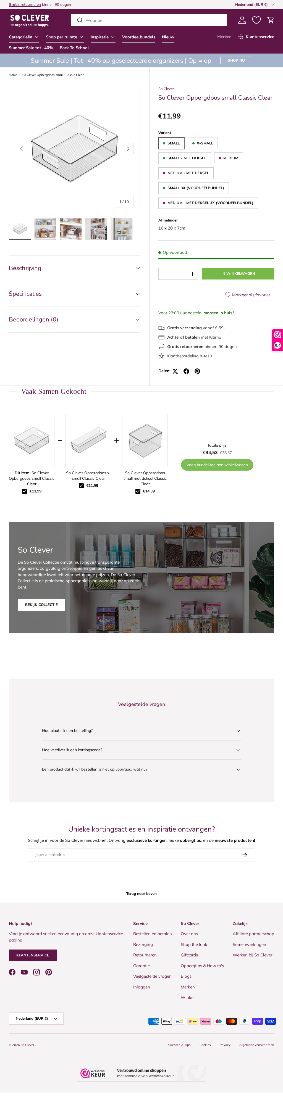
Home (13, 75)
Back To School (74, 48)
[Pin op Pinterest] (197, 371)
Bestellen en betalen (152, 933)
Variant (164, 132)
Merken (224, 36)
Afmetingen (168, 220)
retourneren (25, 4)
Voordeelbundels (138, 37)
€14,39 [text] (149, 491)
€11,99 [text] (35, 491)
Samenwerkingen (249, 944)
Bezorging (143, 944)
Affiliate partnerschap (253, 933)
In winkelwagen (238, 273)
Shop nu (236, 60)
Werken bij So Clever (252, 955)
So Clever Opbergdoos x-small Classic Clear (88, 475)
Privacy (225, 1045)
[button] (271, 20)
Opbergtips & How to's (202, 965)
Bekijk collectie (41, 604)
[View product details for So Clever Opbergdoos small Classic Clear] (31, 440)
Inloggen (141, 987)
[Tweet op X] (175, 371)
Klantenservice (32, 955)
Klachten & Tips (179, 1045)
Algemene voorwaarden (256, 1045)
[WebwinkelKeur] (141, 1073)
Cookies (205, 1045)
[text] (141, 391)
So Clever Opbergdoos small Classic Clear (53, 75)
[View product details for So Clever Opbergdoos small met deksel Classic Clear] (145, 440)
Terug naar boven (141, 893)
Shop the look (194, 944)
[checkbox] (24, 491)
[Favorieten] (256, 20)
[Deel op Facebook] (186, 371)
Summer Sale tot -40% (31, 48)
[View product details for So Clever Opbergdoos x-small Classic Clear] (88, 440)
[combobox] (149, 20)
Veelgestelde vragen (152, 976)
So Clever (166, 88)
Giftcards (189, 955)
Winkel (188, 997)
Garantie (141, 965)
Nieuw (168, 37)
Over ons (189, 933)
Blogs (186, 976)
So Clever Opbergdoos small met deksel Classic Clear (145, 478)
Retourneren (145, 955)
